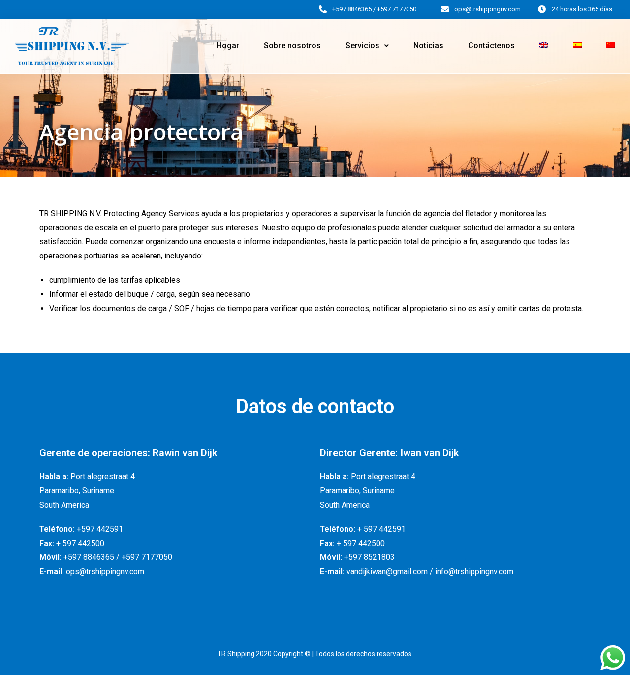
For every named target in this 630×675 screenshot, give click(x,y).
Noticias (428, 45)
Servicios (362, 45)
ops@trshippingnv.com (487, 9)
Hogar (228, 45)
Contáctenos (491, 45)
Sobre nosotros (292, 45)
